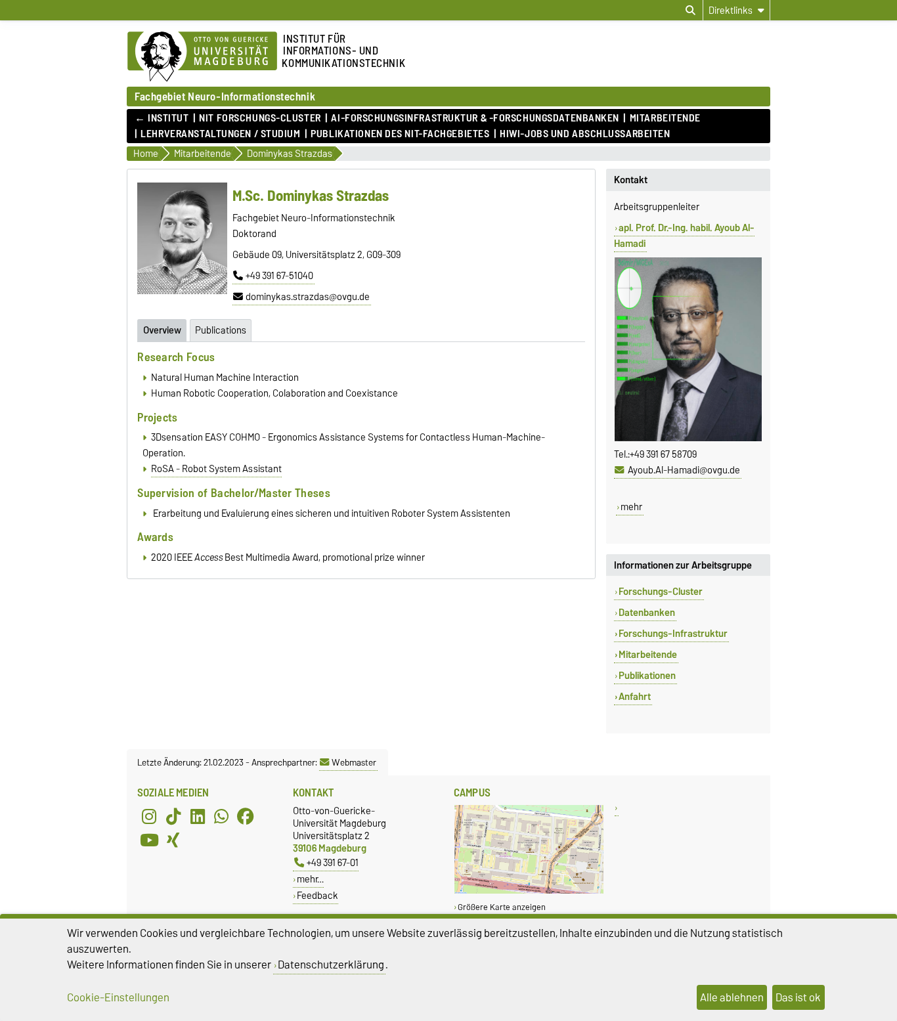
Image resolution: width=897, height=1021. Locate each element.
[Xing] (173, 840)
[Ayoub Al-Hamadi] (688, 438)
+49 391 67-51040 (279, 276)
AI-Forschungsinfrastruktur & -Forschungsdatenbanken (475, 118)
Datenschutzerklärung (331, 964)
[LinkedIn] (197, 816)
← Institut (162, 118)
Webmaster (354, 762)
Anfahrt (635, 697)
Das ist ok (798, 997)
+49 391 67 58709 (663, 454)
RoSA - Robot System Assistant (216, 469)
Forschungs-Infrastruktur (673, 633)
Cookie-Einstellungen (118, 997)
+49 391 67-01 (333, 862)
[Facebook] (245, 816)
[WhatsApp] (221, 816)
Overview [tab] (162, 330)
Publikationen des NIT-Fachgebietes (400, 134)
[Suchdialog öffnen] (690, 10)
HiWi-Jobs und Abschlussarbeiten (585, 134)
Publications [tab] (220, 330)
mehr (631, 507)
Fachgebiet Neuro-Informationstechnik (225, 96)
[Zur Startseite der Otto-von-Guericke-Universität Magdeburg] (202, 57)
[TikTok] (173, 816)
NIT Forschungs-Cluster (259, 118)
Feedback (317, 895)
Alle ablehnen (732, 997)
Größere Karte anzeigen (502, 907)
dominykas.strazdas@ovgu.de (308, 297)
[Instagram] (149, 816)
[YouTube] (149, 840)
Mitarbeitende (665, 118)
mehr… (310, 879)
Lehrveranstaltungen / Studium (220, 134)
